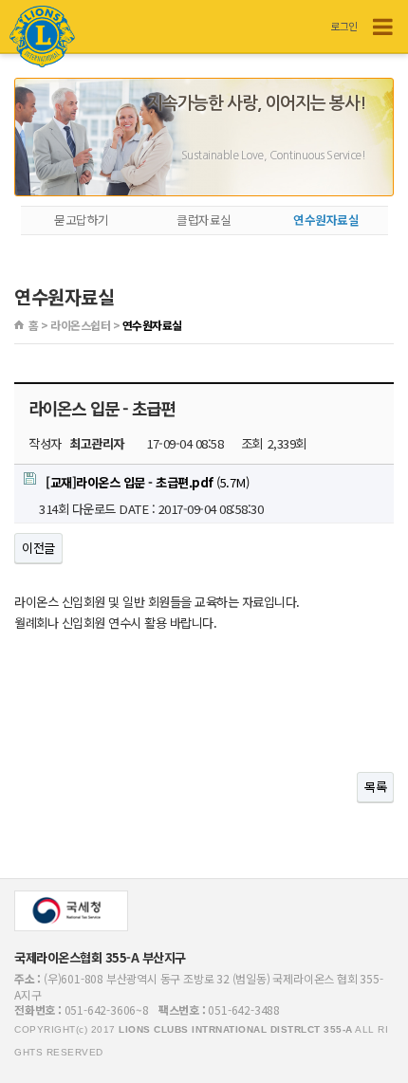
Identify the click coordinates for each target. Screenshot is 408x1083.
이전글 (38, 548)
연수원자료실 (326, 220)
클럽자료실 (204, 220)
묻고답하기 (81, 220)
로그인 (344, 25)
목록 (375, 787)
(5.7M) (147, 482)
